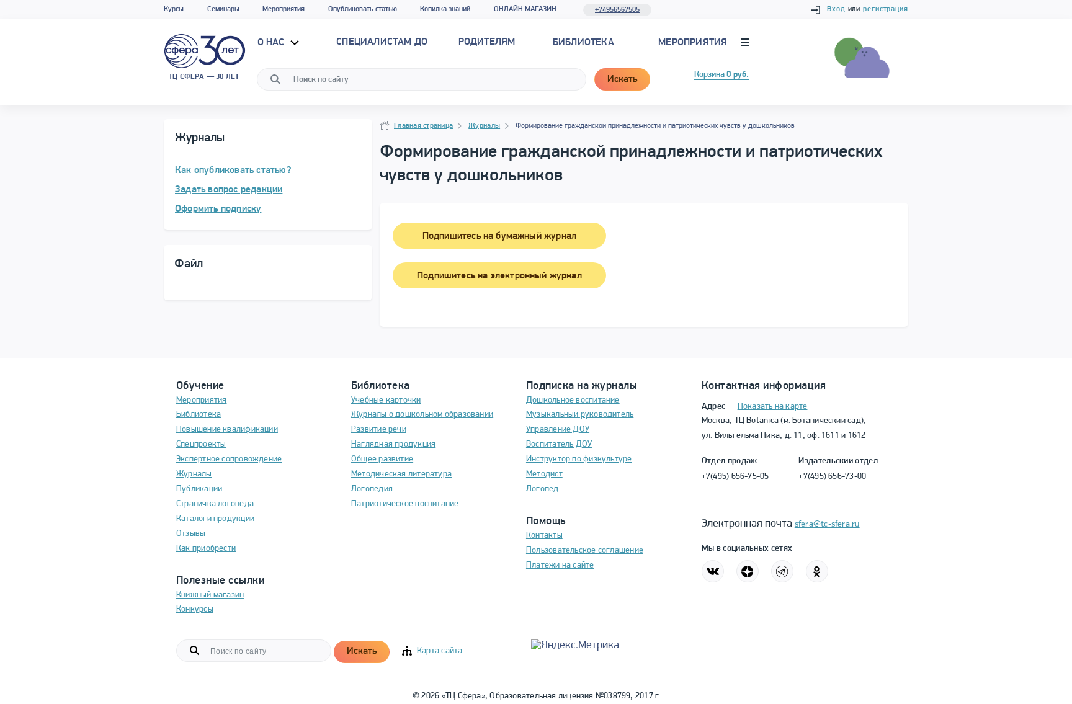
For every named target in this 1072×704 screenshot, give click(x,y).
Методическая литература (401, 474)
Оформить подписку (218, 209)
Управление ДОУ (557, 429)
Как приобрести (206, 548)
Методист (544, 474)
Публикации (199, 489)
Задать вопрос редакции (228, 190)
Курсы (174, 9)
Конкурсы (194, 609)
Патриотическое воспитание (405, 504)
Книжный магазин (210, 595)
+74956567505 (617, 10)
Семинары (223, 9)
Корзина (721, 74)
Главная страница (423, 126)
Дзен (747, 571)
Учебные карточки (386, 400)
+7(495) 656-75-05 (735, 476)
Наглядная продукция (393, 444)
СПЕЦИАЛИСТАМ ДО (381, 42)
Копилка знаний (445, 9)
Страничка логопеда (215, 504)
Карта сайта (439, 651)
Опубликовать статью (362, 9)
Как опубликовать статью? (233, 171)
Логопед (542, 489)
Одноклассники (817, 571)
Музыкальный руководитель (579, 414)
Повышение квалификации (227, 429)
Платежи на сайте (560, 565)
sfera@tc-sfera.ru (827, 524)
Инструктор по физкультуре (579, 459)
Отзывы (190, 533)
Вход (836, 9)
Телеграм (782, 571)
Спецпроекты (201, 444)
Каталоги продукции (215, 519)
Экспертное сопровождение (229, 459)
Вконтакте (713, 571)
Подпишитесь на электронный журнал (499, 276)
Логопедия (372, 489)
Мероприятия (283, 9)
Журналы (484, 126)
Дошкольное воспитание (573, 400)
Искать (622, 79)
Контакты (544, 535)
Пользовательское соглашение (584, 550)
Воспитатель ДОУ (559, 444)
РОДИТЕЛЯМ (487, 42)
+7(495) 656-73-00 (832, 476)
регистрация (885, 9)
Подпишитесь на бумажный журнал (499, 236)
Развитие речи (378, 429)
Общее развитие (382, 459)
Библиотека (583, 43)
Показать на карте (773, 406)
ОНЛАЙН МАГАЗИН (525, 9)
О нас (272, 43)
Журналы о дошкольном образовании (422, 414)
